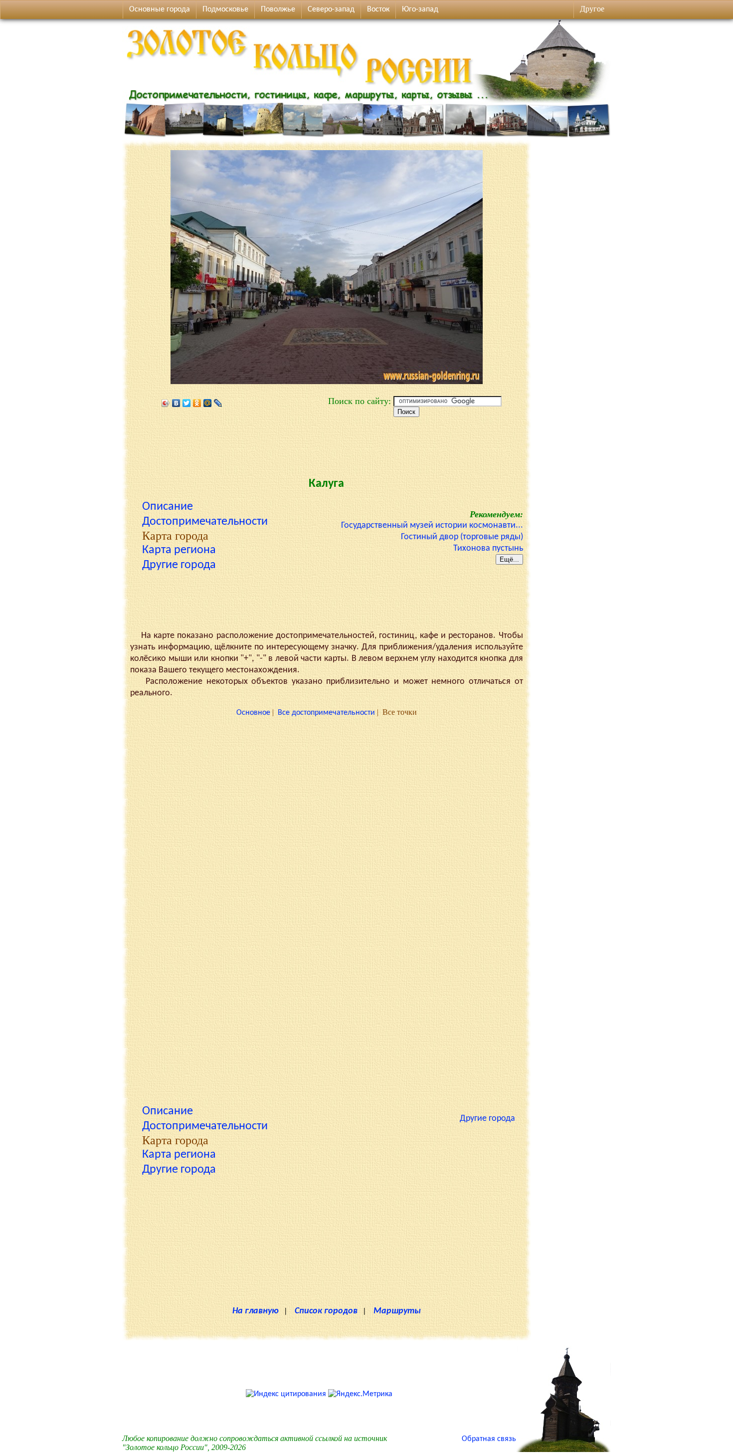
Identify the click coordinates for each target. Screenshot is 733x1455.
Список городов (326, 1311)
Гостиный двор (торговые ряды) (462, 537)
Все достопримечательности (326, 713)
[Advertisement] (326, 444)
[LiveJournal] (218, 403)
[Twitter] (187, 403)
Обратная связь (489, 1439)
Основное (253, 713)
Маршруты (397, 1311)
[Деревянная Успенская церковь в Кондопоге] (563, 1450)
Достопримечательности (205, 522)
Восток (378, 9)
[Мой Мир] (207, 403)
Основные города (159, 9)
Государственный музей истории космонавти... (432, 525)
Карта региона (179, 550)
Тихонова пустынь (488, 548)
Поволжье (278, 9)
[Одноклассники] (197, 403)
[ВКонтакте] (176, 403)
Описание (167, 507)
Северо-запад (331, 9)
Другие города (179, 565)
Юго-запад (420, 9)
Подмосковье (225, 9)
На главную (255, 1311)
